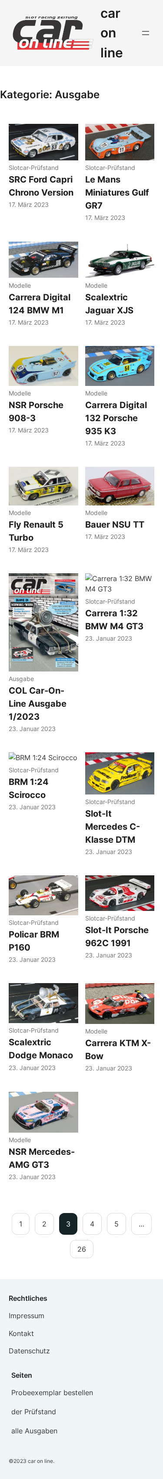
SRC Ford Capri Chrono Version (41, 186)
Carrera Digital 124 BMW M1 (39, 304)
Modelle (20, 285)
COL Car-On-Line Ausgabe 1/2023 (38, 703)
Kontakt (21, 1333)
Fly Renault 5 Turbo (36, 531)
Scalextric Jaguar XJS (109, 304)
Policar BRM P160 (34, 941)
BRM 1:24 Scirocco (29, 788)
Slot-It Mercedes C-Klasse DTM (112, 826)
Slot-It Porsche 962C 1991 (117, 936)
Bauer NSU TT (114, 524)
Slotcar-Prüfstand (34, 167)
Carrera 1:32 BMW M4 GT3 (114, 619)
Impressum (26, 1315)
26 (81, 1249)
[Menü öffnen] (145, 33)
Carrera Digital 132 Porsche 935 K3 (116, 418)
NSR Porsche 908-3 (36, 411)
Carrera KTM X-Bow (118, 1049)
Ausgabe (21, 678)
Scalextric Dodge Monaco (41, 1048)
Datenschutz (29, 1350)
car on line (111, 32)
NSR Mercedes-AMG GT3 (42, 1158)
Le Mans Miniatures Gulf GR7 (117, 192)
